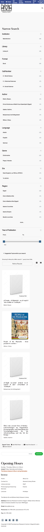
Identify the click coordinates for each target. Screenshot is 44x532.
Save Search (8, 446)
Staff (24, 484)
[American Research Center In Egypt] (6, 8)
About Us (25, 478)
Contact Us (4, 481)
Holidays (25, 491)
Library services (5, 484)
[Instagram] (2, 520)
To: (23, 235)
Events (25, 487)
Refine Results (17, 264)
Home (3, 478)
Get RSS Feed (16, 444)
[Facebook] (9, 520)
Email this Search (30, 444)
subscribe (39, 454)
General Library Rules (29, 481)
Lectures (3, 491)
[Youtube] (6, 520)
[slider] (4, 241)
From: (4, 235)
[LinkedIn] (16, 520)
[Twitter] (13, 520)
